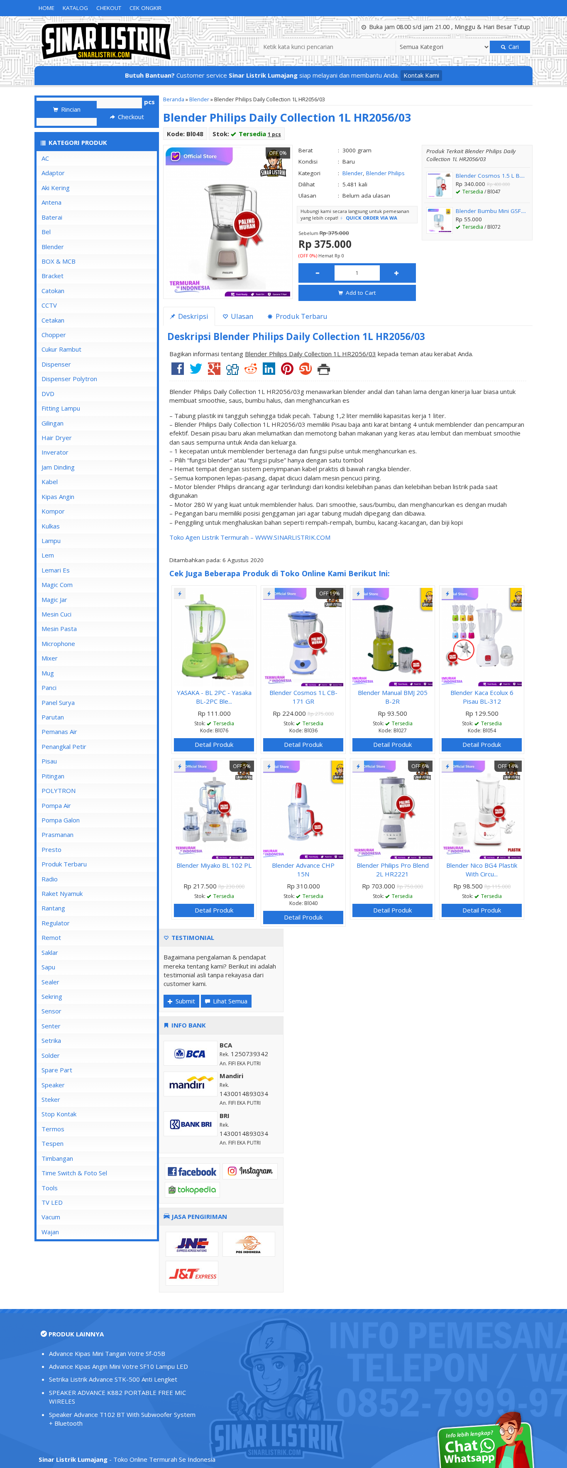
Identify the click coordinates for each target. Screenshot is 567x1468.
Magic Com (57, 584)
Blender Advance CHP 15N (303, 869)
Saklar (50, 952)
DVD (48, 393)
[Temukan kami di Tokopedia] (192, 1189)
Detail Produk (214, 744)
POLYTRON (59, 790)
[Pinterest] (287, 371)
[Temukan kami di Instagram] (250, 1170)
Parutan (53, 717)
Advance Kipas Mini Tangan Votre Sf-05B (107, 1353)
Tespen (53, 1143)
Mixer (50, 658)
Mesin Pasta (59, 628)
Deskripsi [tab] (192, 316)
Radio (50, 879)
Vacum (51, 1217)
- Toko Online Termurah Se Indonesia (127, 1459)
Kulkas (51, 526)
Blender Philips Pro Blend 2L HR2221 (393, 869)
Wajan (50, 1232)
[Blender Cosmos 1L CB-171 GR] (303, 636)
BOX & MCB (59, 261)
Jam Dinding (58, 467)
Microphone (58, 643)
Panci (49, 687)
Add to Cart (360, 292)
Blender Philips (385, 173)
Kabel (50, 481)
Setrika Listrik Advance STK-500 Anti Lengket (113, 1379)
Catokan (53, 290)
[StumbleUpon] (305, 371)
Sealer (50, 982)
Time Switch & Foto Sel (74, 1173)
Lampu (51, 540)
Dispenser (56, 364)
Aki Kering (56, 188)
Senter (51, 1026)
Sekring (52, 996)
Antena (51, 202)
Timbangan (57, 1158)
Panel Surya (58, 702)
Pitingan (53, 776)
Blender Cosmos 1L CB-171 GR (303, 696)
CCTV (49, 305)
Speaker (53, 1085)
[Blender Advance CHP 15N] (303, 809)
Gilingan (53, 423)
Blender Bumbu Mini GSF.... (491, 211)
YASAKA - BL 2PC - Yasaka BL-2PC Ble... (214, 696)
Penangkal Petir (64, 746)
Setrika (51, 1040)
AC (45, 158)
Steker (51, 1099)
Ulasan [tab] (241, 316)
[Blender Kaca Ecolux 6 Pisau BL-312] (482, 636)
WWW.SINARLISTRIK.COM (292, 537)
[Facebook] (177, 371)
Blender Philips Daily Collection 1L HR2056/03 (287, 117)
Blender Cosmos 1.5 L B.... (490, 175)
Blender (199, 99)
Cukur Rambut (61, 349)
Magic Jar (54, 599)
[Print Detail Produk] (323, 371)
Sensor (51, 1011)
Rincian (70, 109)
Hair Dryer (57, 437)
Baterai (52, 217)
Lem (48, 555)
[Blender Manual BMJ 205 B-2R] (392, 636)
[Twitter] (196, 371)
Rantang (53, 908)
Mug (48, 673)
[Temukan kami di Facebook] (192, 1170)
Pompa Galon (61, 820)
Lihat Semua (229, 1001)
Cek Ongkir (145, 8)
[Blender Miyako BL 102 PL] (214, 809)
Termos (53, 1129)
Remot (51, 937)
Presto (51, 849)
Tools (50, 1188)
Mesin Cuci (56, 614)
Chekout (108, 8)
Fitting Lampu (61, 408)
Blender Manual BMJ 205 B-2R (393, 696)
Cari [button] (513, 47)
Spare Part (57, 1070)
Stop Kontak (59, 1114)
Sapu (48, 967)
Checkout (130, 117)
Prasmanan (57, 834)
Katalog (75, 8)
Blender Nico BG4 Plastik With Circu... (481, 869)
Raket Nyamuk (62, 893)
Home (46, 8)
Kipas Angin (58, 496)
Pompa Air (56, 805)
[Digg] (232, 371)
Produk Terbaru (64, 864)
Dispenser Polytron (69, 378)
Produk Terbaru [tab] (300, 316)
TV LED (52, 1202)
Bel (46, 232)
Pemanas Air (59, 731)
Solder (51, 1055)
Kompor (53, 511)
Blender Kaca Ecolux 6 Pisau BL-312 (481, 696)
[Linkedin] (269, 371)
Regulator (56, 923)
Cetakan (53, 320)
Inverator (55, 452)
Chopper (54, 334)
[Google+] (214, 371)
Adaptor (53, 173)
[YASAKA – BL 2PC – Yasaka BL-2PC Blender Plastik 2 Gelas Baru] (214, 636)
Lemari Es (56, 570)
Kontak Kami (421, 75)
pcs (149, 102)
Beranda (173, 99)
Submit (184, 1001)
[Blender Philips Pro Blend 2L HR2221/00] (392, 809)
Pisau (49, 761)
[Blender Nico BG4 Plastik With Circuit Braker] (482, 809)
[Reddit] (250, 371)
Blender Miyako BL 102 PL (214, 865)
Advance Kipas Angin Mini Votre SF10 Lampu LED (118, 1366)
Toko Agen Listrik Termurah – (212, 537)
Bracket (53, 276)
